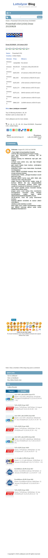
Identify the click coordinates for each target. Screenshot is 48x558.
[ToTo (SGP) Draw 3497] (10, 408)
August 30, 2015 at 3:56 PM (27, 149)
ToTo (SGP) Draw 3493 (21, 490)
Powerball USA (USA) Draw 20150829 (19, 25)
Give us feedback (12, 378)
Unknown (14, 149)
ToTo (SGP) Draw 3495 (21, 426)
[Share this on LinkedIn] (25, 130)
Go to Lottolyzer (12, 376)
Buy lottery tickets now (14, 380)
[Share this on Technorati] (31, 130)
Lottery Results (12, 387)
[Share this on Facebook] (8, 130)
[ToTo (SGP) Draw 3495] (10, 430)
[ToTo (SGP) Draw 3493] (10, 493)
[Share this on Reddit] (28, 130)
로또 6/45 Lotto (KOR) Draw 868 (24, 437)
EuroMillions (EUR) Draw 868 (23, 479)
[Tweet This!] (11, 130)
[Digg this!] (19, 130)
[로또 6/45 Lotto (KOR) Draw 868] (10, 440)
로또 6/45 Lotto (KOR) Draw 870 (24, 394)
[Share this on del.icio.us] (22, 130)
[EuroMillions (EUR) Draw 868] (10, 483)
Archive (23, 391)
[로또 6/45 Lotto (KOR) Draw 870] (10, 398)
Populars (12, 391)
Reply (14, 320)
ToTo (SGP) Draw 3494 (21, 448)
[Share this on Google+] (13, 130)
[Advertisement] (24, 529)
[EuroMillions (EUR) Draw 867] (10, 472)
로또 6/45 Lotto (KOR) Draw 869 (24, 416)
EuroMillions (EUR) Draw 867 (23, 469)
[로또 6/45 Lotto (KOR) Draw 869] (10, 419)
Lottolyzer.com (13, 119)
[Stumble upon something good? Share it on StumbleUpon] (16, 130)
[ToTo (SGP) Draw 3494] (10, 451)
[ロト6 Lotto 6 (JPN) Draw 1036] (10, 461)
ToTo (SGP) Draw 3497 (21, 405)
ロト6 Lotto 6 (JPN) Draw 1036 (24, 458)
